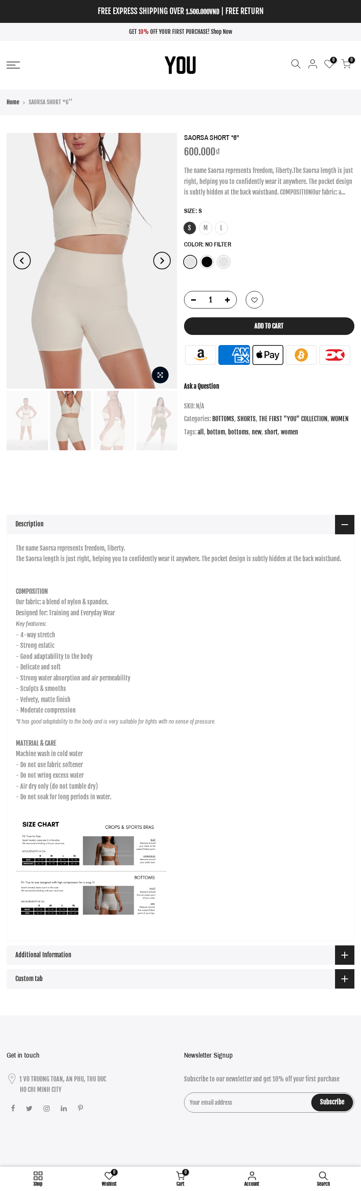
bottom (216, 432)
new (257, 432)
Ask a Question (201, 386)
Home (13, 102)
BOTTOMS (223, 419)
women (289, 432)
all (201, 432)
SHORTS (246, 419)
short (271, 432)
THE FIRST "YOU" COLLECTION (293, 419)
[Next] (162, 260)
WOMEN (340, 419)
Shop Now (221, 31)
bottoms (238, 432)
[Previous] (22, 260)
